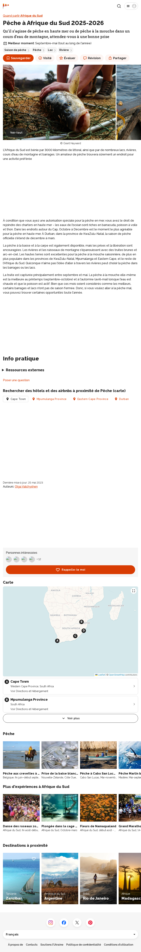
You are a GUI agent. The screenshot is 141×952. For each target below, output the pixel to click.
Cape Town (18, 399)
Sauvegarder (21, 58)
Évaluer (69, 58)
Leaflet (101, 674)
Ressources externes (25, 370)
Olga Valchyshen (26, 486)
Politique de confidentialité (83, 944)
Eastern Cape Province (93, 399)
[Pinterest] (90, 922)
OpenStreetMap (117, 674)
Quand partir (23, 15)
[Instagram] (50, 922)
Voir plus (73, 718)
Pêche (37, 50)
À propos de (15, 944)
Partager (119, 58)
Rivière (64, 50)
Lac (50, 50)
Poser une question (16, 380)
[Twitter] (77, 922)
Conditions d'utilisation (118, 944)
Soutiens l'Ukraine (51, 944)
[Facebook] (63, 922)
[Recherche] (119, 6)
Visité (47, 58)
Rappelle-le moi (73, 569)
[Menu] (131, 6)
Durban (124, 399)
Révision (94, 58)
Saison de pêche (15, 50)
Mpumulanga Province (52, 399)
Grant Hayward (72, 143)
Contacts (31, 944)
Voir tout (16, 132)
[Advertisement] (70, 189)
